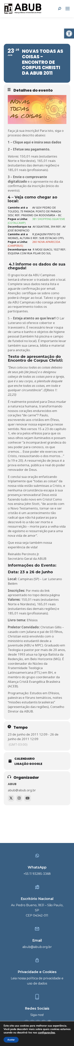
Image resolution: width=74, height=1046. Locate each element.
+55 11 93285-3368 (37, 874)
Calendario (24, 759)
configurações (46, 1032)
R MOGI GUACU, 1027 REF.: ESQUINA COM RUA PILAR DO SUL (37, 251)
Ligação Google (28, 764)
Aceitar (11, 1039)
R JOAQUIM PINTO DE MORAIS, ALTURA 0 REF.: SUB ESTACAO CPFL (36, 236)
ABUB (12, 784)
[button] (69, 33)
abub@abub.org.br (22, 790)
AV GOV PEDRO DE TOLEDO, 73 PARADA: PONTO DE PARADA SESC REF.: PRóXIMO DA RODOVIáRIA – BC (35, 211)
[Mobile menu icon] (67, 8)
